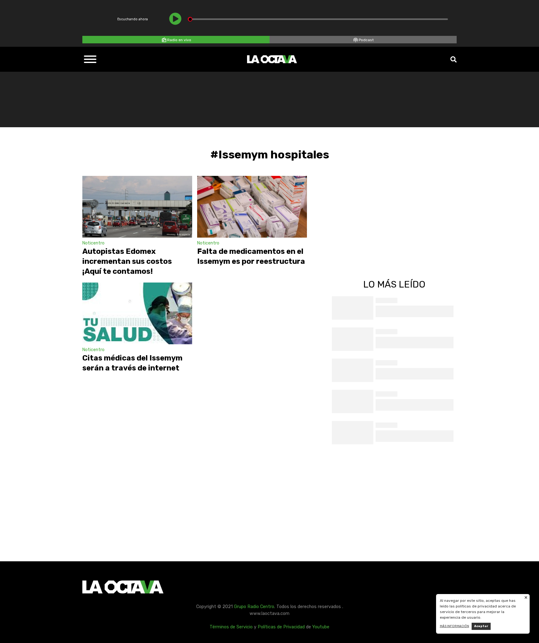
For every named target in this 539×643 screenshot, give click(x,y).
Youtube (320, 627)
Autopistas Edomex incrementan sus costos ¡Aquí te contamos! (127, 261)
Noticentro (93, 243)
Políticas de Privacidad (281, 627)
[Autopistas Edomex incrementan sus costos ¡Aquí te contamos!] (137, 207)
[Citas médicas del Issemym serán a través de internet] (137, 313)
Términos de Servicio (231, 627)
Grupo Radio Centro (254, 606)
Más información (454, 626)
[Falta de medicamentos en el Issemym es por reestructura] (252, 207)
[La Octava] (272, 59)
